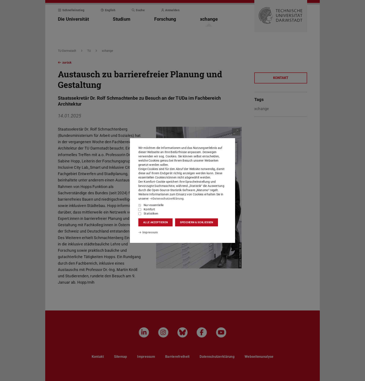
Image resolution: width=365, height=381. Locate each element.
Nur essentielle (154, 205)
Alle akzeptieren (155, 222)
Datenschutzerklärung (168, 198)
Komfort (149, 209)
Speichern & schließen (196, 222)
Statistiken (151, 213)
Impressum (150, 232)
